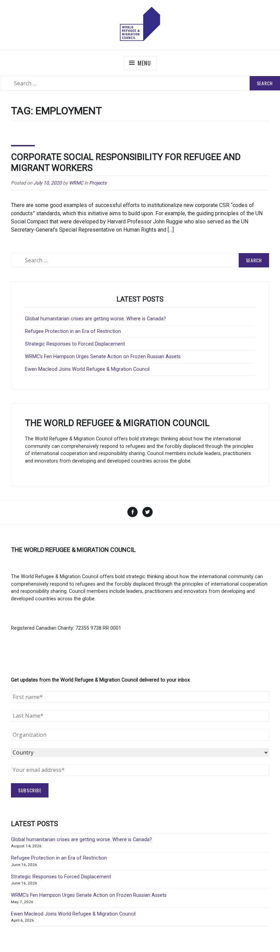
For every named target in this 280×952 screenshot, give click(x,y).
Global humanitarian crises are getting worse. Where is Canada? (95, 319)
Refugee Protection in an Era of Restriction (73, 331)
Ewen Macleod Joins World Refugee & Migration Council (87, 369)
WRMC (76, 183)
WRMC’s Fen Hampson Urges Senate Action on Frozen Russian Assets (103, 357)
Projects (98, 183)
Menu (144, 63)
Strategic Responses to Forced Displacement (75, 344)
